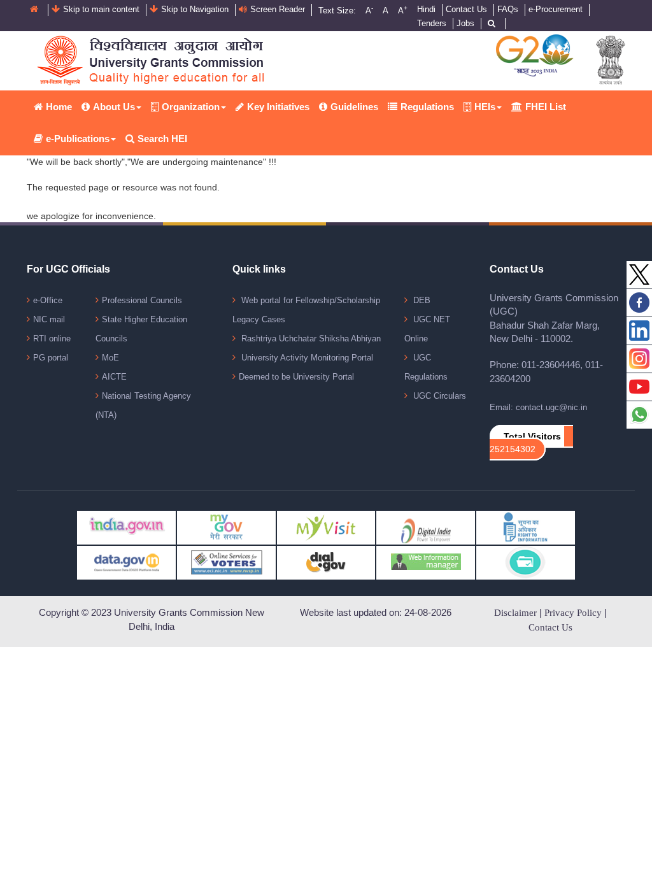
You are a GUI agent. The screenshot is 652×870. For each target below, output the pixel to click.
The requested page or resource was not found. (123, 187)
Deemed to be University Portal (296, 377)
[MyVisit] (326, 527)
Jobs (465, 23)
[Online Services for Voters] (226, 562)
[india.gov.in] (126, 525)
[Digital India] (425, 527)
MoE (110, 357)
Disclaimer (515, 613)
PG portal (50, 357)
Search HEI (162, 138)
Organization (191, 106)
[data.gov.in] (126, 562)
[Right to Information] (525, 527)
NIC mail (49, 319)
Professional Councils (142, 300)
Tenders (431, 23)
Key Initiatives (278, 106)
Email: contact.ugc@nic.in (538, 407)
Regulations (427, 106)
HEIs (484, 106)
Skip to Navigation (195, 9)
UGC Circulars (438, 396)
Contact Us (466, 9)
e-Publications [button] (78, 138)
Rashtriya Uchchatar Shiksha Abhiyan (310, 338)
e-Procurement (555, 9)
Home (59, 106)
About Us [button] (114, 106)
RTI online (52, 338)
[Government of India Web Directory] (525, 562)
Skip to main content (101, 9)
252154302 (512, 449)
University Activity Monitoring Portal (306, 357)
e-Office (47, 300)
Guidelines (354, 106)
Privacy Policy (573, 613)
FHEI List (545, 106)
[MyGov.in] (226, 527)
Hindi (426, 9)
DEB (420, 300)
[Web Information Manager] (425, 562)
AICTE (114, 377)
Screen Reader (277, 9)
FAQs (507, 9)
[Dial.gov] (326, 562)
